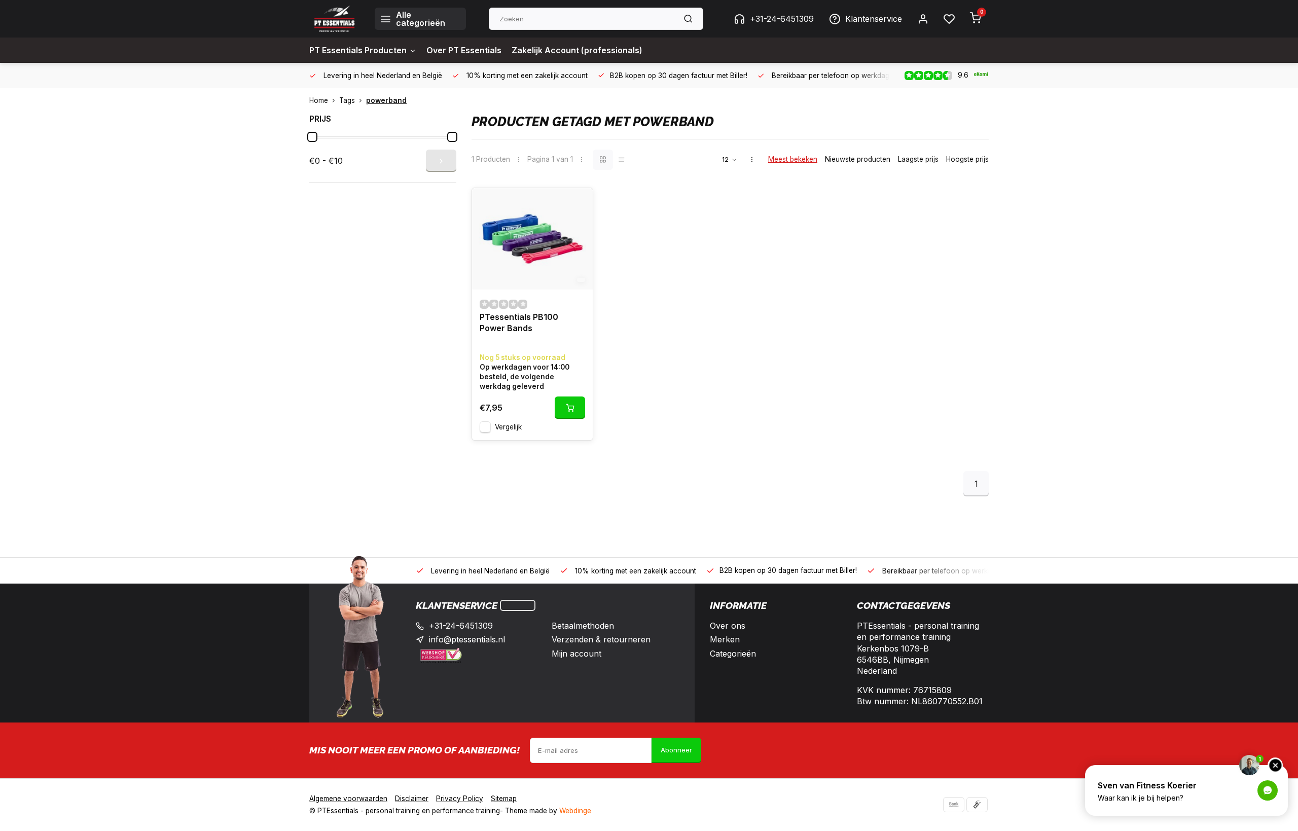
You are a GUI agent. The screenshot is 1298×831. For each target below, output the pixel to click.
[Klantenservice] (517, 605)
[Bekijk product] (570, 407)
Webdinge (575, 811)
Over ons (727, 626)
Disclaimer (411, 798)
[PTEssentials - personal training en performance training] (334, 19)
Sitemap (504, 798)
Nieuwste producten (857, 159)
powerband (386, 100)
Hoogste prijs (967, 159)
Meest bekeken (792, 159)
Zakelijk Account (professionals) (577, 50)
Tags (347, 100)
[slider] (312, 137)
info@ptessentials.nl (467, 639)
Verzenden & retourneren (601, 639)
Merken (725, 639)
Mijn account (576, 653)
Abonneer (676, 750)
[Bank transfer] (953, 804)
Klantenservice (873, 19)
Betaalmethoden (583, 626)
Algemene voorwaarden (348, 798)
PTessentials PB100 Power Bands (519, 322)
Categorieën (733, 653)
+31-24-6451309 (782, 19)
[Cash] (977, 804)
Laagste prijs (918, 159)
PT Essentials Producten (358, 50)
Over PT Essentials (463, 50)
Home (318, 100)
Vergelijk (508, 427)
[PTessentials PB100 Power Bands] (532, 239)
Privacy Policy (459, 798)
